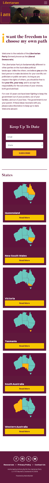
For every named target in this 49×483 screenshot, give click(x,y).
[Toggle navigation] (45, 2)
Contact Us (40, 465)
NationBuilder (28, 476)
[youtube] (34, 459)
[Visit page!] (16, 459)
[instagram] (22, 459)
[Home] (11, 2)
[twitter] (28, 459)
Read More (24, 217)
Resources (9, 465)
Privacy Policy (24, 465)
